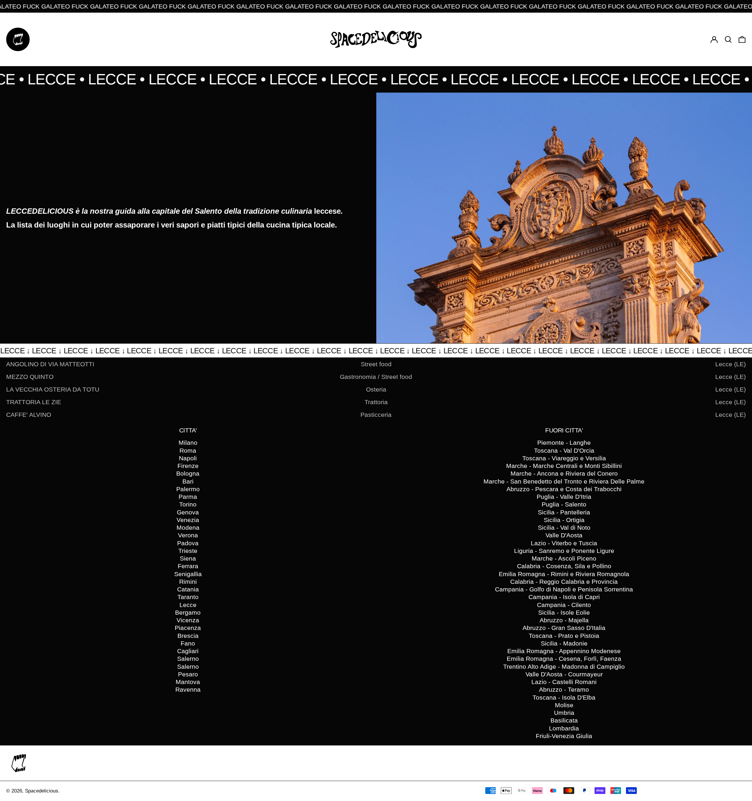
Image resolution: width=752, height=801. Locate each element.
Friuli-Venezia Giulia (564, 736)
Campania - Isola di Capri (564, 596)
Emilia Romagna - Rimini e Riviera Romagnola (564, 574)
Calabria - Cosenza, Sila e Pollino (564, 566)
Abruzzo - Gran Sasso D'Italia (564, 627)
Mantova (188, 681)
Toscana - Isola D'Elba (564, 697)
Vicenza (188, 620)
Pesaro (188, 674)
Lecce (188, 604)
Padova (188, 543)
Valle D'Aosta (564, 535)
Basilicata (564, 720)
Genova (188, 512)
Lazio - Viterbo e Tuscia (564, 543)
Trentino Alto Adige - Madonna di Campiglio (564, 666)
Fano (188, 643)
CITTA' (188, 430)
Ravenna (188, 689)
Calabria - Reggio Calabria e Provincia (564, 581)
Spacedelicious (41, 791)
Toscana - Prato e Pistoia (564, 635)
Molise (564, 705)
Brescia (188, 635)
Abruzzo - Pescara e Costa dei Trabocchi (564, 489)
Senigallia (188, 574)
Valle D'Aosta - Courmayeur (564, 674)
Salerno (188, 658)
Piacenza (188, 627)
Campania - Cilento (564, 604)
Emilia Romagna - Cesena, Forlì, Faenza (564, 658)
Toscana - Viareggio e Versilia (564, 458)
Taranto (188, 596)
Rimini (188, 581)
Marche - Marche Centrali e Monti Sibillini (564, 465)
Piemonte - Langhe (564, 442)
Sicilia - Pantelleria (564, 512)
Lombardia (564, 728)
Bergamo (188, 612)
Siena (188, 558)
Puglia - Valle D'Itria (564, 496)
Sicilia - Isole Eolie (564, 612)
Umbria (564, 712)
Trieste (187, 550)
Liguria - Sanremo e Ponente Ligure (564, 550)
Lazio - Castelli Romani (564, 681)
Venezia (188, 519)
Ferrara (188, 566)
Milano (188, 442)
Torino (188, 504)
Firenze (188, 465)
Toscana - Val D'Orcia (564, 450)
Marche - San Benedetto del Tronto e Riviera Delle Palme (564, 481)
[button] (728, 39)
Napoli (188, 458)
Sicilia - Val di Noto (564, 527)
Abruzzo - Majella (564, 620)
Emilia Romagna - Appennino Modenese (564, 651)
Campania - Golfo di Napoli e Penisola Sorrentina (564, 589)
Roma (187, 450)
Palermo (188, 489)
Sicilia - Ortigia (564, 519)
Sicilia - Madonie (564, 643)
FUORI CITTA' (564, 430)
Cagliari (188, 651)
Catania (188, 589)
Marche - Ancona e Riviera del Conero (564, 473)
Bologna (187, 473)
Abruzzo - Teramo (564, 689)
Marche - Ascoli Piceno (564, 558)
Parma (188, 496)
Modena (188, 527)
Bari (188, 481)
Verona (188, 535)
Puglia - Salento (564, 504)
